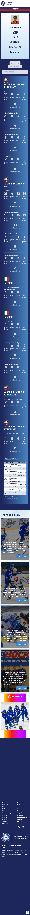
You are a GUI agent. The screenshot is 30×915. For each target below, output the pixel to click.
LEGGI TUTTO (22, 556)
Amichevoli (20, 807)
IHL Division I (5, 809)
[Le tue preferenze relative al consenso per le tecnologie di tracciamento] (27, 912)
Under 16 (4, 817)
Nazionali (19, 805)
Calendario (20, 809)
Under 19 (4, 815)
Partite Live (15, 8)
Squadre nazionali (22, 817)
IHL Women (5, 811)
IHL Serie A (5, 805)
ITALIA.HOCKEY (17, 696)
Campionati (5, 803)
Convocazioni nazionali (20, 820)
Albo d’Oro (20, 815)
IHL (3, 807)
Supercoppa (5, 821)
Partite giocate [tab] (15, 66)
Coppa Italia (5, 823)
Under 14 (4, 819)
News (18, 811)
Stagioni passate (21, 813)
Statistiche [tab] (15, 63)
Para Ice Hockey (6, 813)
